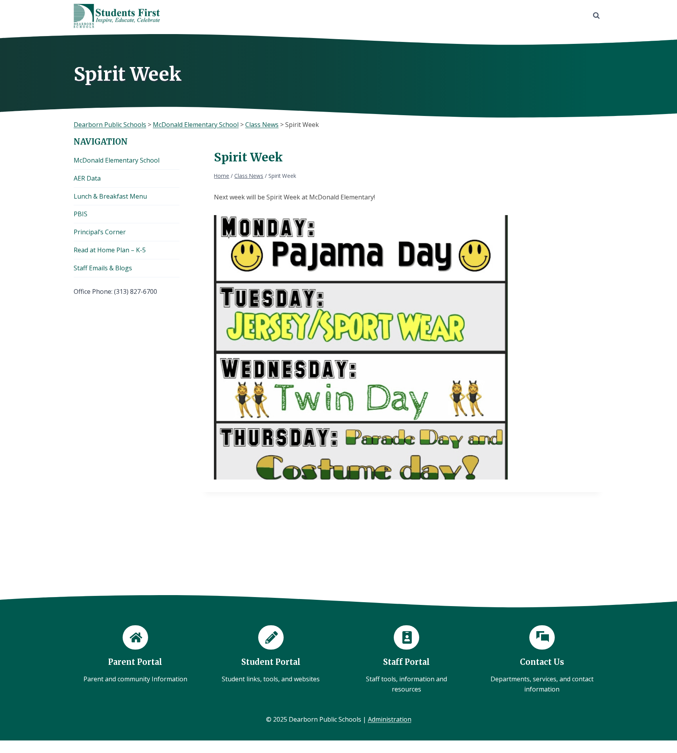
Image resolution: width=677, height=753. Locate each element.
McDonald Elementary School (116, 160)
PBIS (80, 214)
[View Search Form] (596, 16)
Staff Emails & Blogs (103, 268)
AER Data (87, 178)
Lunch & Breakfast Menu (110, 196)
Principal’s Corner (100, 232)
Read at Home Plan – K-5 (110, 250)
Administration (389, 719)
